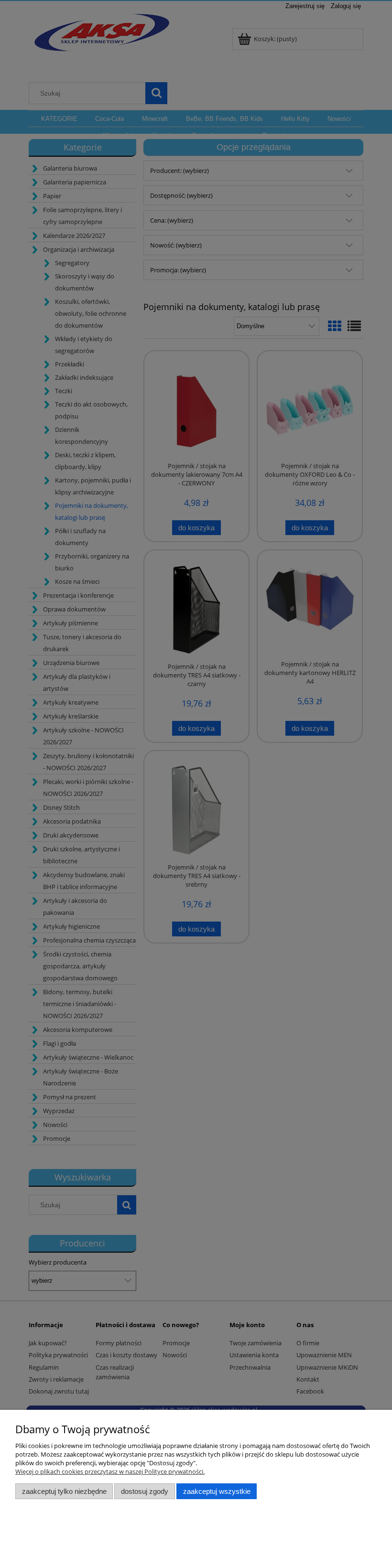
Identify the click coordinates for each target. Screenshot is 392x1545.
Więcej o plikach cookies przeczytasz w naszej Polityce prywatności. (110, 1471)
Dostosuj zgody (144, 1491)
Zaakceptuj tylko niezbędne (64, 1491)
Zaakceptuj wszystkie (216, 1491)
